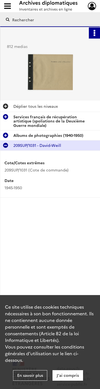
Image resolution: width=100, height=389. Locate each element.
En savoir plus (30, 375)
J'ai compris (68, 375)
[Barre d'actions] (94, 33)
